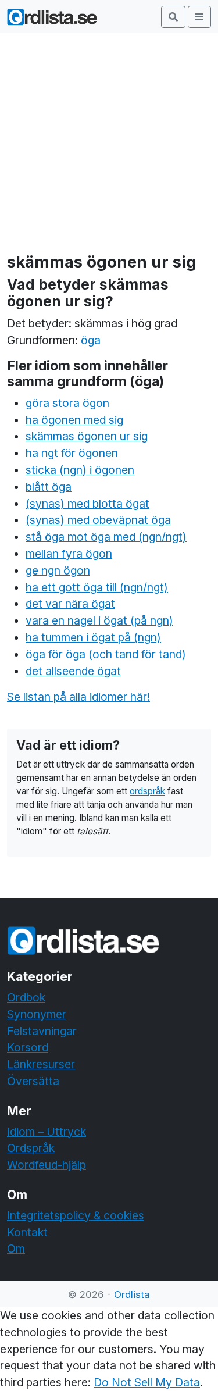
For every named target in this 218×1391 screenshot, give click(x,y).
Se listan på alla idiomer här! (78, 697)
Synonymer (36, 1014)
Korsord (27, 1047)
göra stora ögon (67, 403)
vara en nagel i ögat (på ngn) (99, 620)
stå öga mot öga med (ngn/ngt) (106, 537)
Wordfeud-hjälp (46, 1165)
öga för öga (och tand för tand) (106, 654)
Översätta (33, 1081)
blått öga (49, 487)
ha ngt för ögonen (72, 453)
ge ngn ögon (58, 570)
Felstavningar (42, 1031)
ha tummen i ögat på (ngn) (93, 637)
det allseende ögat (73, 671)
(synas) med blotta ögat (87, 504)
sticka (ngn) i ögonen (80, 470)
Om (16, 1249)
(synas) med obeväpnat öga (98, 520)
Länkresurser (41, 1064)
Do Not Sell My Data (147, 1382)
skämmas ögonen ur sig (87, 436)
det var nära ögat (70, 604)
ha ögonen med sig (74, 420)
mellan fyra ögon (69, 554)
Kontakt (27, 1232)
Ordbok (26, 997)
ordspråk (147, 791)
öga (91, 340)
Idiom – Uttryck (46, 1132)
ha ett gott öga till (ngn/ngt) (97, 587)
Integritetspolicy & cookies (75, 1215)
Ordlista (132, 1294)
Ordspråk (31, 1148)
